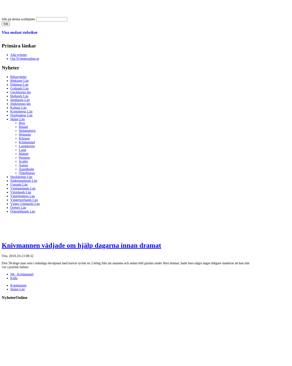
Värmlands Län (20, 192)
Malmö (23, 154)
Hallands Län (19, 96)
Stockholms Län (21, 177)
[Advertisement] (79, 226)
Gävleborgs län (20, 92)
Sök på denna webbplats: (19, 19)
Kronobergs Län (21, 111)
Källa (14, 278)
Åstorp (23, 165)
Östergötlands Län (22, 211)
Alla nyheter (18, 55)
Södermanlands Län (23, 180)
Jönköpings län (20, 104)
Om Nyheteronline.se (24, 58)
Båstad (23, 127)
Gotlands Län (19, 88)
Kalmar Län (18, 107)
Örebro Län (18, 207)
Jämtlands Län (20, 100)
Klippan (24, 138)
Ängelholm (26, 169)
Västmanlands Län (22, 188)
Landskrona (27, 146)
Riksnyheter (18, 77)
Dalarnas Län (19, 84)
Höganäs (25, 134)
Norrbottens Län (21, 115)
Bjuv (22, 123)
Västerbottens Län (22, 196)
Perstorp (24, 157)
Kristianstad (27, 142)
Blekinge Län (19, 80)
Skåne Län (17, 119)
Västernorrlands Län (24, 200)
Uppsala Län (19, 184)
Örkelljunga (27, 173)
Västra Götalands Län (25, 204)
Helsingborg (27, 130)
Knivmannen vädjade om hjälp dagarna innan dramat (81, 245)
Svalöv (23, 161)
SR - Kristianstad (21, 274)
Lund (22, 150)
